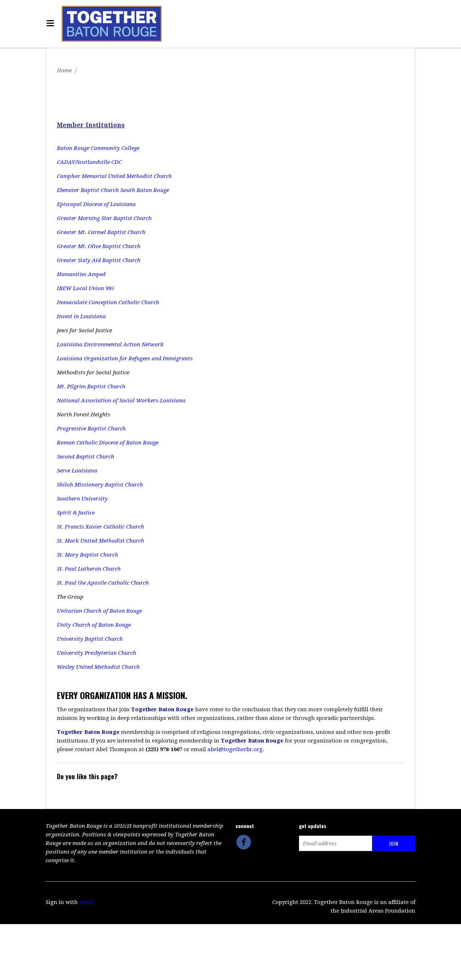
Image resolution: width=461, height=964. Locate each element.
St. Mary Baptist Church (87, 555)
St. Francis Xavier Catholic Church (100, 527)
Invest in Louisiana (81, 316)
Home (64, 70)
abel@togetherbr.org (235, 749)
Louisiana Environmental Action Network (110, 344)
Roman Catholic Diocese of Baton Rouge (107, 442)
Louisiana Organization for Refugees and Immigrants (125, 358)
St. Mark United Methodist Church (100, 541)
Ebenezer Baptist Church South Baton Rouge (113, 190)
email (86, 902)
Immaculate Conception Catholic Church (108, 302)
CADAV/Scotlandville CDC (89, 162)
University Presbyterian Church (96, 653)
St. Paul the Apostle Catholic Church (103, 583)
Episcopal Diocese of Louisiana (96, 204)
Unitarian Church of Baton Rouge (99, 611)
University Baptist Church (90, 639)
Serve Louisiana (77, 470)
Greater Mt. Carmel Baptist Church (101, 232)
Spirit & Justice (76, 513)
